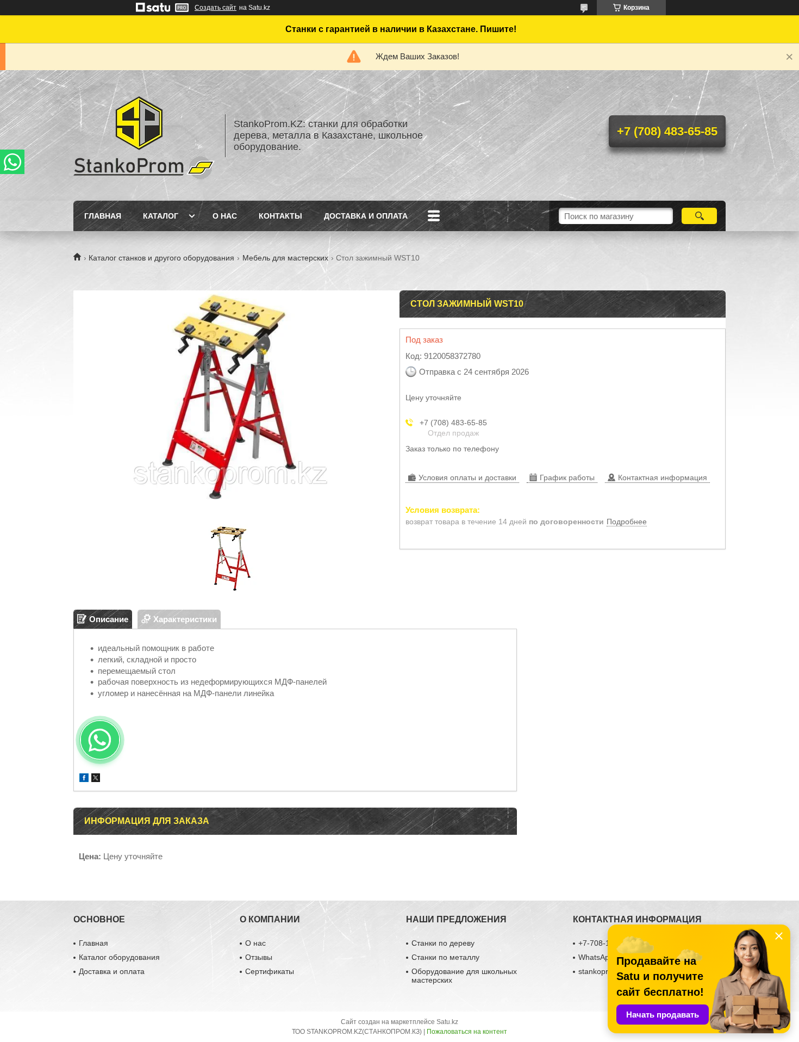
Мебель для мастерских (285, 257)
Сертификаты (269, 971)
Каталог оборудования (119, 957)
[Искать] (699, 216)
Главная (102, 216)
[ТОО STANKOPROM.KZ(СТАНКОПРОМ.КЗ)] (144, 135)
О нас (225, 216)
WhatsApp (596, 957)
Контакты (280, 216)
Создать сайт (215, 7)
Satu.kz (447, 1022)
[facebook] (84, 779)
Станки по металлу (445, 957)
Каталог (160, 216)
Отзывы (258, 957)
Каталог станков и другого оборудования (161, 257)
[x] (95, 779)
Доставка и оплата (366, 216)
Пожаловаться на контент (467, 1031)
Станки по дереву (443, 943)
